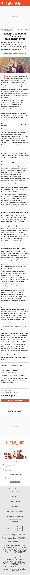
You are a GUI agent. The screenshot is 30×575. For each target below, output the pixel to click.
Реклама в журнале (15, 501)
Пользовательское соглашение (15, 511)
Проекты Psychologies (15, 519)
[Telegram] (15, 488)
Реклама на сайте (15, 499)
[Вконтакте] (20, 488)
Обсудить (21, 29)
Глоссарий (15, 506)
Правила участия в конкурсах (15, 509)
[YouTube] (18, 491)
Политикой (8, 468)
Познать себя (21, 53)
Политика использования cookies (15, 514)
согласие (9, 465)
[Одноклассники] (12, 491)
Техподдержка (15, 521)
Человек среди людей (10, 53)
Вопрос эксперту (15, 504)
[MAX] (10, 488)
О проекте (15, 496)
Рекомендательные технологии (15, 516)
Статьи (2, 29)
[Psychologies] (14, 3)
